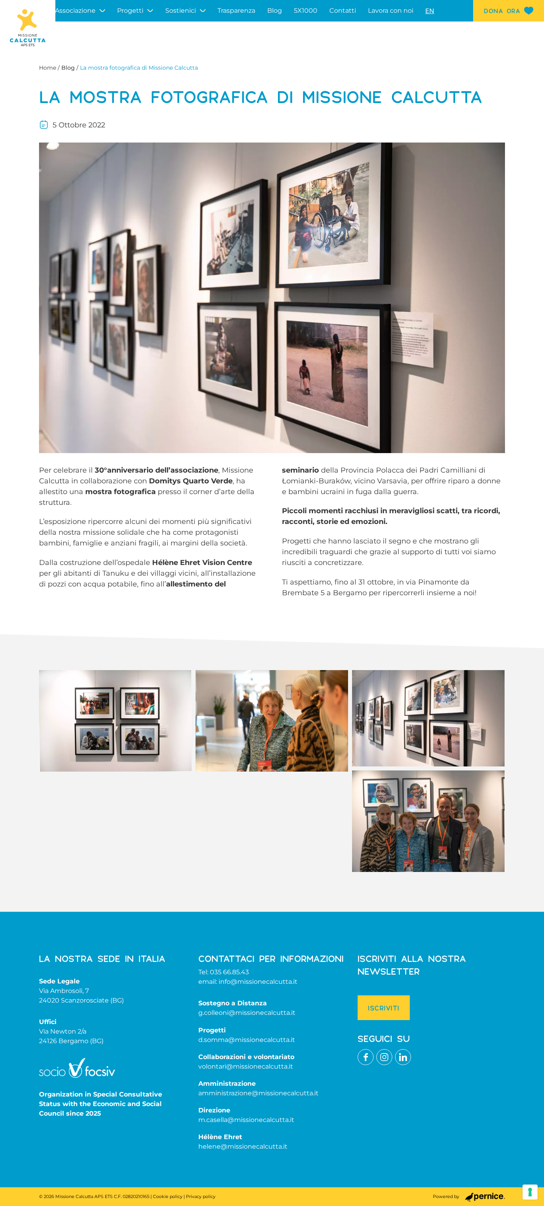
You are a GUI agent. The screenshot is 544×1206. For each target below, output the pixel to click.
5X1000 (305, 10)
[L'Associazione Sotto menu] (102, 10)
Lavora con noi (390, 10)
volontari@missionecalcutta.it (245, 1066)
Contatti (342, 10)
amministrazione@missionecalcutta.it (258, 1093)
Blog (274, 10)
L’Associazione (73, 10)
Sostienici (180, 10)
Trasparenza (236, 10)
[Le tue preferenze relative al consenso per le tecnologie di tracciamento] (530, 1192)
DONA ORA (502, 10)
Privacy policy (200, 1196)
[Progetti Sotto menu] (150, 10)
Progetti (130, 10)
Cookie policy (167, 1196)
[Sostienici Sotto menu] (202, 10)
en (429, 11)
